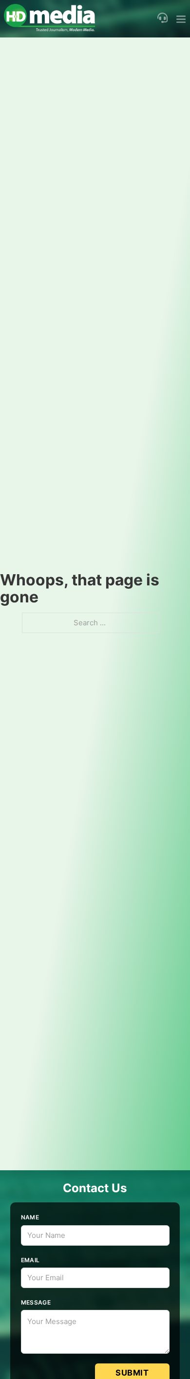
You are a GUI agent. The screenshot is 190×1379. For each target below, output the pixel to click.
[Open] (181, 19)
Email (30, 1260)
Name (30, 1217)
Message (36, 1302)
